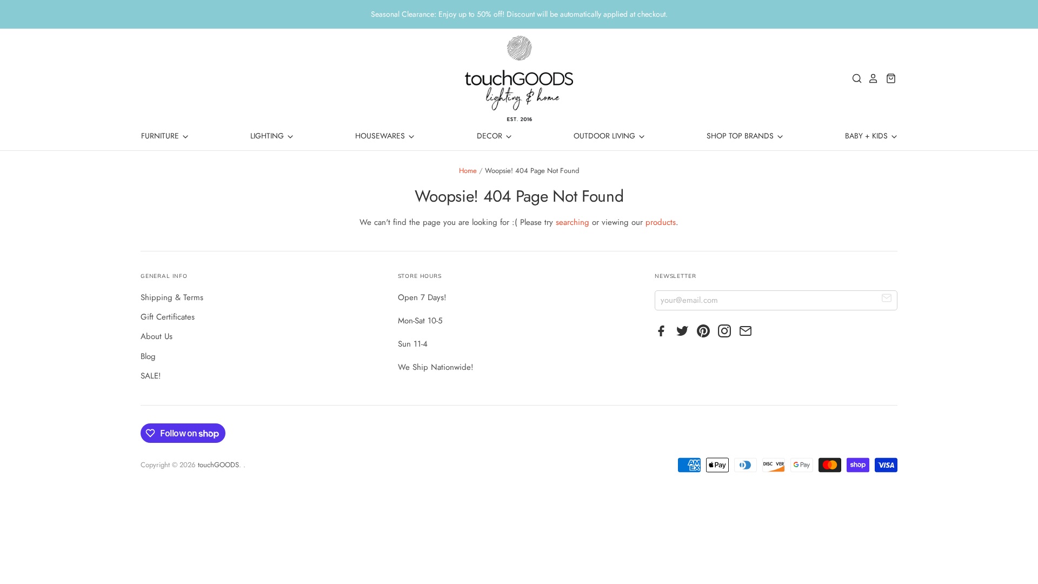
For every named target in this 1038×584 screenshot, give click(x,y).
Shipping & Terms (172, 297)
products (661, 222)
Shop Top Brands (741, 135)
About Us (156, 336)
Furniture (161, 135)
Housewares (381, 135)
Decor (490, 135)
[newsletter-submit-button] (887, 300)
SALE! (151, 376)
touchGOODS (218, 465)
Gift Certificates (168, 317)
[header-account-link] (870, 78)
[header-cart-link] (888, 78)
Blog (148, 356)
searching (572, 222)
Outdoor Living (605, 135)
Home (468, 170)
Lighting (268, 135)
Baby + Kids (867, 135)
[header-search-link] (854, 78)
